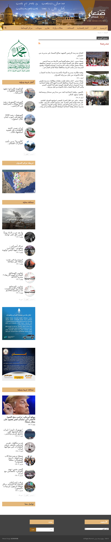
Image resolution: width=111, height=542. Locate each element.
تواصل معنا (29, 504)
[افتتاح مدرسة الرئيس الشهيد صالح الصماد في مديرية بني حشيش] (97, 59)
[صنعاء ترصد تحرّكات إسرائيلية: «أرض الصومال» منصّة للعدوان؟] (29, 460)
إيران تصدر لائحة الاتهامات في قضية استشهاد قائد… (14, 130)
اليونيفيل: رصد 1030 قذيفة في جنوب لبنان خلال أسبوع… (13, 117)
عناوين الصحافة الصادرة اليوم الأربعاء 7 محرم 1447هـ (13, 275)
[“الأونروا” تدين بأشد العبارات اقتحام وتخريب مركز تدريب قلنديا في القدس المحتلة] (29, 146)
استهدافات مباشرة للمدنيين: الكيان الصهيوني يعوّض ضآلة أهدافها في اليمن (18, 219)
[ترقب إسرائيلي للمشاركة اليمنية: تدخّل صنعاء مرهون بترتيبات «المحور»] (29, 487)
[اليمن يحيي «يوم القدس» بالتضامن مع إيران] (29, 473)
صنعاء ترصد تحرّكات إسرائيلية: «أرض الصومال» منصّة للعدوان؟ (14, 459)
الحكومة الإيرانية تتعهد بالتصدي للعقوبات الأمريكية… (13, 91)
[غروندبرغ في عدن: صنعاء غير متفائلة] (29, 264)
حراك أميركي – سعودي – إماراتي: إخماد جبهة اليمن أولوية (12, 248)
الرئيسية (103, 28)
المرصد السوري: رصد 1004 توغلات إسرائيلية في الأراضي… (13, 104)
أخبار (95, 28)
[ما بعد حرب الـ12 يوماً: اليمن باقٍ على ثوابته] (29, 237)
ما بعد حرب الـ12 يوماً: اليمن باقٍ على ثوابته (13, 234)
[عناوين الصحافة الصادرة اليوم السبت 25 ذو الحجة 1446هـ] (29, 291)
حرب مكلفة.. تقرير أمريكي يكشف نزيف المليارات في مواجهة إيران (13, 446)
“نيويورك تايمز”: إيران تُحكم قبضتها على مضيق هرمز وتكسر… (13, 432)
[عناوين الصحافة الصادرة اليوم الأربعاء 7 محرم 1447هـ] (29, 277)
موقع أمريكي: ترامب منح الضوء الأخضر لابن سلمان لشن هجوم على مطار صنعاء (19, 419)
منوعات (39, 28)
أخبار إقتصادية (82, 28)
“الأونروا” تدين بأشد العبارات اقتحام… (14, 142)
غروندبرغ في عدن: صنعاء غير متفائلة (14, 261)
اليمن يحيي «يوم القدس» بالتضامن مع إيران (13, 471)
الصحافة (70, 28)
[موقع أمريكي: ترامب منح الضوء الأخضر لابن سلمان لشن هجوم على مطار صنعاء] (18, 405)
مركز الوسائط (26, 28)
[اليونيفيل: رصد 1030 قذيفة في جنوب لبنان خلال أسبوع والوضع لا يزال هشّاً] (29, 119)
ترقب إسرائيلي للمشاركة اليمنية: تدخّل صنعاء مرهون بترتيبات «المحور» (12, 485)
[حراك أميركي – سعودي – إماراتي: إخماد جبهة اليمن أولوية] (29, 250)
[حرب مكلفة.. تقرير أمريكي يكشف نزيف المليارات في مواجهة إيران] (29, 447)
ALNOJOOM (14, 538)
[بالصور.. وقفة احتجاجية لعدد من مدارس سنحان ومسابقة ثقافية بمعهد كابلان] (97, 98)
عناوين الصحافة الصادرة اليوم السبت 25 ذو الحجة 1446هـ (14, 289)
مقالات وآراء (58, 28)
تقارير (47, 28)
